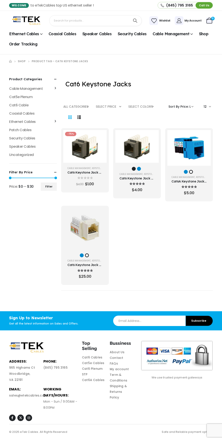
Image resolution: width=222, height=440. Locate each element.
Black (134, 169)
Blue (139, 169)
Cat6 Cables (92, 357)
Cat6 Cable (18, 105)
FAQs (114, 363)
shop (203, 33)
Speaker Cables (96, 33)
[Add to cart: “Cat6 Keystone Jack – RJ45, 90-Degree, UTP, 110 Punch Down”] (100, 136)
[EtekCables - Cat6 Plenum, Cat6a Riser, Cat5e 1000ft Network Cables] (27, 20)
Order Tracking (23, 44)
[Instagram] (29, 418)
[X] (20, 418)
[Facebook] (12, 418)
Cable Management (171, 33)
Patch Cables (20, 129)
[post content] (85, 146)
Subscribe (198, 321)
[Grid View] (70, 117)
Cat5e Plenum (21, 96)
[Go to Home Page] (10, 61)
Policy (114, 397)
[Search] (135, 20)
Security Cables (132, 33)
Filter (48, 186)
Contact (116, 358)
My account (119, 369)
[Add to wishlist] (100, 147)
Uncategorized (21, 154)
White (191, 172)
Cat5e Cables (93, 363)
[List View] (79, 117)
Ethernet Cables (24, 33)
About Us (117, 352)
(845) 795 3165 (55, 367)
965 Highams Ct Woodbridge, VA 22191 (22, 373)
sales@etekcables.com (28, 395)
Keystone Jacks (101, 168)
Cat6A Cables (93, 380)
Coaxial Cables (62, 33)
